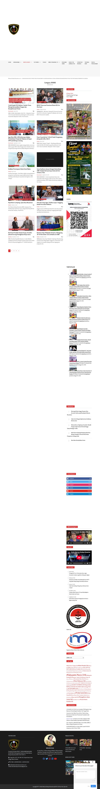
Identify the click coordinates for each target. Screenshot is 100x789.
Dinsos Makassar (79, 667)
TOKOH (44, 62)
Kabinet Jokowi (87, 670)
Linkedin (80, 487)
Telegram (80, 494)
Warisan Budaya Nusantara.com (14, 78)
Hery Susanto (10, 111)
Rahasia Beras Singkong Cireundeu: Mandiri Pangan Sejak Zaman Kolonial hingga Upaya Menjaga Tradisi (79, 426)
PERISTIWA (34, 78)
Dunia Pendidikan (78, 669)
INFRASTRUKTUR (68, 78)
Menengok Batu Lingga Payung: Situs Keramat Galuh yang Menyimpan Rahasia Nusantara (78, 413)
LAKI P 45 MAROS (78, 685)
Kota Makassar (80, 681)
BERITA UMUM (26, 62)
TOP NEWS (36, 62)
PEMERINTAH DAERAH (83, 78)
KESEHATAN (26, 130)
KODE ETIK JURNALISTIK (72, 63)
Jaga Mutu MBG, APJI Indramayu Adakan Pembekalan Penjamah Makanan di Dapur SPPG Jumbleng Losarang (20, 139)
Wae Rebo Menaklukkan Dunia (78, 440)
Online (69, 93)
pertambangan (83, 690)
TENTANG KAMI (87, 63)
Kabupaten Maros (77, 675)
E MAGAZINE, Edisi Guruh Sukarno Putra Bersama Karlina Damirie (70, 749)
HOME (9, 62)
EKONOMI (62, 78)
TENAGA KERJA (11, 130)
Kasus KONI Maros (70, 679)
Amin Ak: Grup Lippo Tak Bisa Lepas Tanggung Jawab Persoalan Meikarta (50, 203)
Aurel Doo (10, 236)
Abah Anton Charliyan (72, 665)
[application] (79, 537)
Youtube (80, 491)
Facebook (80, 478)
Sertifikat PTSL (76, 699)
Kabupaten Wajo (86, 677)
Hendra (38, 109)
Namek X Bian (69, 718)
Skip (89, 786)
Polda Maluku (71, 693)
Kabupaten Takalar (76, 677)
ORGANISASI (27, 132)
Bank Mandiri (83, 665)
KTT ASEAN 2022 (83, 683)
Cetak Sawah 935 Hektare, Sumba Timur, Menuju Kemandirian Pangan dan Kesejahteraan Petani (19, 107)
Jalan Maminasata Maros (78, 670)
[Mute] (87, 543)
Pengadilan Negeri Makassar (73, 690)
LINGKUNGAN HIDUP (26, 78)
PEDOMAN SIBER (64, 63)
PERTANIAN (75, 78)
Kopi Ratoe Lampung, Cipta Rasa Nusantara (20, 202)
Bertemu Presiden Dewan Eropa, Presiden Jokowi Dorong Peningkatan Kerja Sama (20, 233)
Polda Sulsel (81, 693)
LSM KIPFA (73, 689)
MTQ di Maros (82, 689)
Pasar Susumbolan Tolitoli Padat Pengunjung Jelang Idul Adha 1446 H (49, 138)
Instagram (80, 484)
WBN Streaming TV (53, 62)
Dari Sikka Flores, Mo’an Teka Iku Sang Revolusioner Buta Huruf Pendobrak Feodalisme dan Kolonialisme (77, 715)
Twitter (80, 481)
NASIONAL (49, 78)
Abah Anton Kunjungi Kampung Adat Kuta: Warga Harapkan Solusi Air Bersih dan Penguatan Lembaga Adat (78, 434)
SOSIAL (54, 78)
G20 (84, 669)
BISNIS (57, 78)
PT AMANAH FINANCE (83, 695)
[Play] (68, 543)
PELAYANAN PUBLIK (12, 133)
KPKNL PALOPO (75, 683)
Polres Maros (74, 695)
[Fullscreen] (90, 543)
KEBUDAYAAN (16, 62)
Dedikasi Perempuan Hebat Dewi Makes (19, 169)
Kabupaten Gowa (78, 672)
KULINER (16, 130)
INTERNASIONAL (18, 229)
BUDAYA (17, 165)
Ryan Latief (75, 697)
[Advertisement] (44, 10)
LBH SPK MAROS (78, 686)
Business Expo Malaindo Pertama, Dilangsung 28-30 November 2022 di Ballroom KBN (49, 233)
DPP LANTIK (87, 667)
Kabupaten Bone (70, 672)
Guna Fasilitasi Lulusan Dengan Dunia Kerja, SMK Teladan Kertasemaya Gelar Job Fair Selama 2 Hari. (49, 170)
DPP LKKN (70, 669)
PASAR (38, 78)
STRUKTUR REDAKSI (79, 63)
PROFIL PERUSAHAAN (94, 63)
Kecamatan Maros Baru (80, 679)
